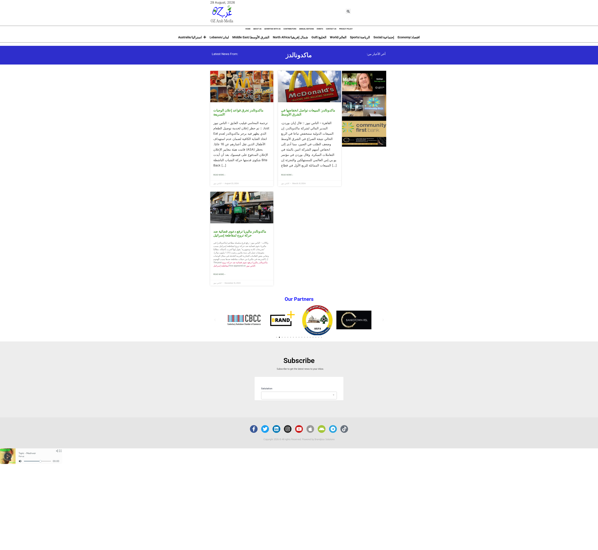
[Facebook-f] (254, 429)
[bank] (364, 145)
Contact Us (331, 29)
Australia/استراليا (190, 37)
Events (320, 29)
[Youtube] (299, 429)
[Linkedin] (276, 429)
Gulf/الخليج (318, 37)
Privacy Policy (346, 29)
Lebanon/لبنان (219, 37)
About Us (257, 29)
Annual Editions (306, 29)
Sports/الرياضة (360, 37)
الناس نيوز (250, 265)
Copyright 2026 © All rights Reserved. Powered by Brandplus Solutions (299, 439)
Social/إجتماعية (383, 37)
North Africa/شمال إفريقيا (290, 37)
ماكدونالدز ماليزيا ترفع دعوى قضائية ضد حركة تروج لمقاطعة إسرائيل (239, 233)
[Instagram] (288, 429)
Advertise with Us (272, 29)
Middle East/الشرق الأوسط (250, 37)
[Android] (321, 429)
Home (247, 29)
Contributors (289, 29)
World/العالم (338, 37)
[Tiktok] (344, 429)
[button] (348, 11)
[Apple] (310, 429)
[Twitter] (265, 429)
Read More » (219, 175)
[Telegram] (333, 429)
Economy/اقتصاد (409, 37)
